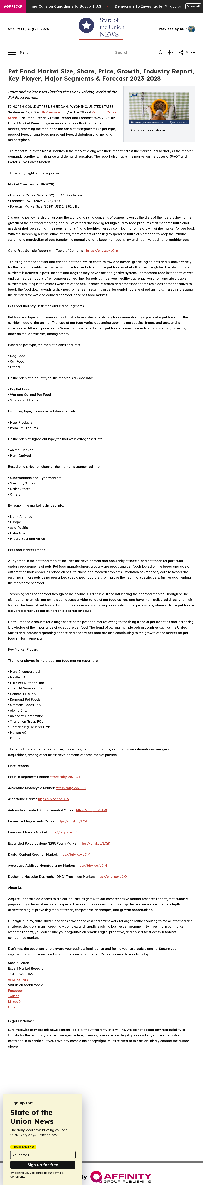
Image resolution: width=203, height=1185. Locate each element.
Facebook (16, 991)
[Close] (77, 1099)
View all (193, 6)
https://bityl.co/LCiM (74, 854)
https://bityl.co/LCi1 (65, 777)
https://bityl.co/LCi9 (91, 810)
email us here (18, 979)
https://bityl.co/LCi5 (53, 799)
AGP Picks (13, 6)
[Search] (161, 52)
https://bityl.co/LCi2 (71, 788)
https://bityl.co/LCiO (111, 877)
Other (12, 1007)
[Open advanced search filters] (170, 52)
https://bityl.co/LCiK (94, 843)
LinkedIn (15, 1002)
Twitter (13, 996)
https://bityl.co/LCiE (72, 821)
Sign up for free (43, 1164)
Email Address (23, 1147)
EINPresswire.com (53, 112)
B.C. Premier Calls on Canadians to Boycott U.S (58, 6)
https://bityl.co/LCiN (91, 865)
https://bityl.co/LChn (102, 251)
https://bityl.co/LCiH (64, 832)
